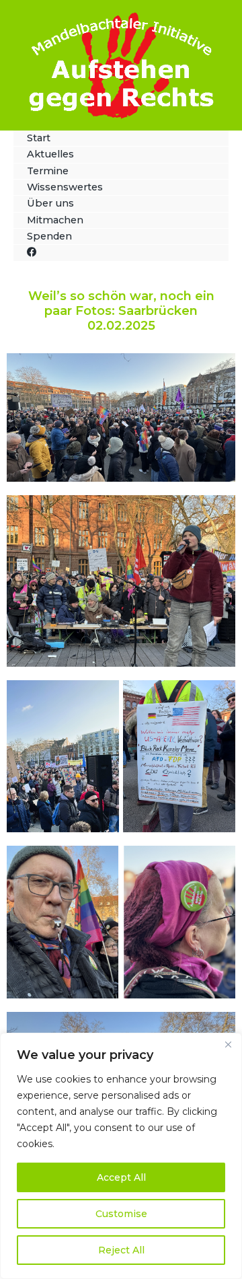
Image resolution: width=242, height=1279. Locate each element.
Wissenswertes (65, 187)
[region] (121, 1156)
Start (38, 138)
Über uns (50, 203)
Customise (121, 1214)
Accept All (121, 1177)
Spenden (49, 236)
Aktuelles (50, 154)
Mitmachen (55, 220)
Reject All (121, 1250)
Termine (48, 171)
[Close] (228, 1044)
